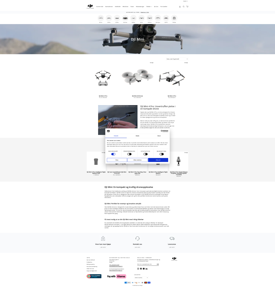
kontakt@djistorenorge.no (115, 266)
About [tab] (159, 135)
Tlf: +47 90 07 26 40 (114, 264)
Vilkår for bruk (90, 268)
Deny (117, 160)
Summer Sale (99, 6)
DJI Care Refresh (91, 260)
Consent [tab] (116, 135)
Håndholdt (117, 6)
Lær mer (103, 247)
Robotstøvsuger (140, 6)
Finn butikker (163, 6)
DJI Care (156, 6)
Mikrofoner (125, 6)
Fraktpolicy (89, 262)
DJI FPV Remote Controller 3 (112, 224)
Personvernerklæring (92, 266)
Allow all (158, 160)
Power (132, 6)
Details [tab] (137, 135)
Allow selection (137, 160)
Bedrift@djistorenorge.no (115, 270)
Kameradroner (109, 6)
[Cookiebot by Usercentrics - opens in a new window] (162, 131)
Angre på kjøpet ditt (92, 270)
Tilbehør (148, 6)
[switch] (129, 154)
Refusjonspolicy (91, 264)
